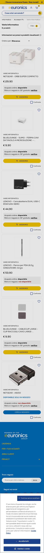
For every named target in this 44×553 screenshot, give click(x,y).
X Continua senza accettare (29, 498)
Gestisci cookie (23, 549)
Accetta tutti (24, 541)
